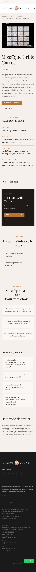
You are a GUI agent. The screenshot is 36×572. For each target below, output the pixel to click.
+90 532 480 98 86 (8, 532)
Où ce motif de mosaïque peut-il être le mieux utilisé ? (18, 376)
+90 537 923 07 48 (8, 513)
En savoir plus (6, 496)
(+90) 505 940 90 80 (8, 548)
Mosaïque (20, 16)
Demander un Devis (12, 102)
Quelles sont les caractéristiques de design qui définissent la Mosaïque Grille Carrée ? (18, 363)
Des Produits (11, 16)
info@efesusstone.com (9, 518)
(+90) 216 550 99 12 (8, 534)
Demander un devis (14, 215)
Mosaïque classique (8, 18)
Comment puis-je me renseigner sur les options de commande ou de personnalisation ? (18, 400)
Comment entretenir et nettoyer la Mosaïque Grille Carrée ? (18, 387)
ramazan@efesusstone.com (10, 551)
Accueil (4, 16)
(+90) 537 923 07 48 (7, 2)
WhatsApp (8, 108)
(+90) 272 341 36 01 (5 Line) (10, 516)
